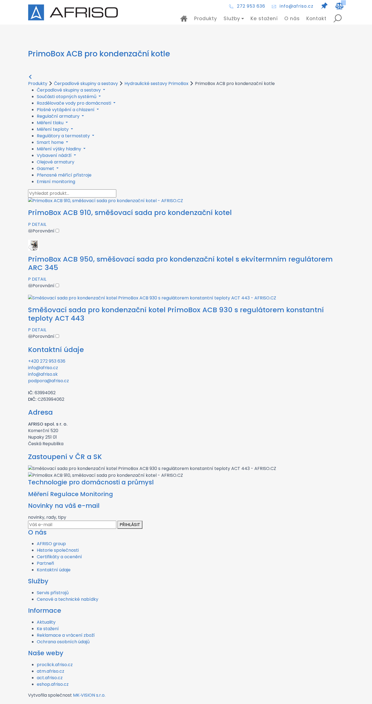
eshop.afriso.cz (53, 684)
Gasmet (46, 168)
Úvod (184, 19)
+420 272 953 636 (46, 361)
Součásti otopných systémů (67, 96)
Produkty (205, 18)
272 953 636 (251, 6)
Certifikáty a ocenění (59, 557)
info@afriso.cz (296, 6)
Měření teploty (53, 129)
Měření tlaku (51, 123)
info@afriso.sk (43, 374)
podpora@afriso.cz (48, 381)
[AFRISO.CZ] (73, 12)
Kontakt (316, 18)
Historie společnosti (58, 550)
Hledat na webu (337, 19)
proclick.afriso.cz (55, 664)
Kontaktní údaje (54, 570)
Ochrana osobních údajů (63, 642)
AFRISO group (51, 544)
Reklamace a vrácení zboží (66, 635)
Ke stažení (264, 18)
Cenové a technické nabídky (67, 599)
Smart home (51, 142)
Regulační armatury (59, 116)
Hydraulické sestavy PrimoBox (156, 83)
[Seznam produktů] (324, 6)
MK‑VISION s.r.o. (89, 695)
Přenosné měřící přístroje (64, 175)
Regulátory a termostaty (64, 136)
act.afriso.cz (50, 678)
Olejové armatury (55, 162)
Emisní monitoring (56, 181)
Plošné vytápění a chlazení (66, 110)
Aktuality (46, 622)
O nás (292, 18)
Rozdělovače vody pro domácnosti (74, 103)
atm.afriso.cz (50, 671)
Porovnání (44, 231)
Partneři (45, 563)
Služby (232, 18)
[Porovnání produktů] (339, 6)
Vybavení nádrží (55, 155)
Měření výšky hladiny (59, 149)
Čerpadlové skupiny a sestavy (86, 83)
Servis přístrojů (53, 593)
